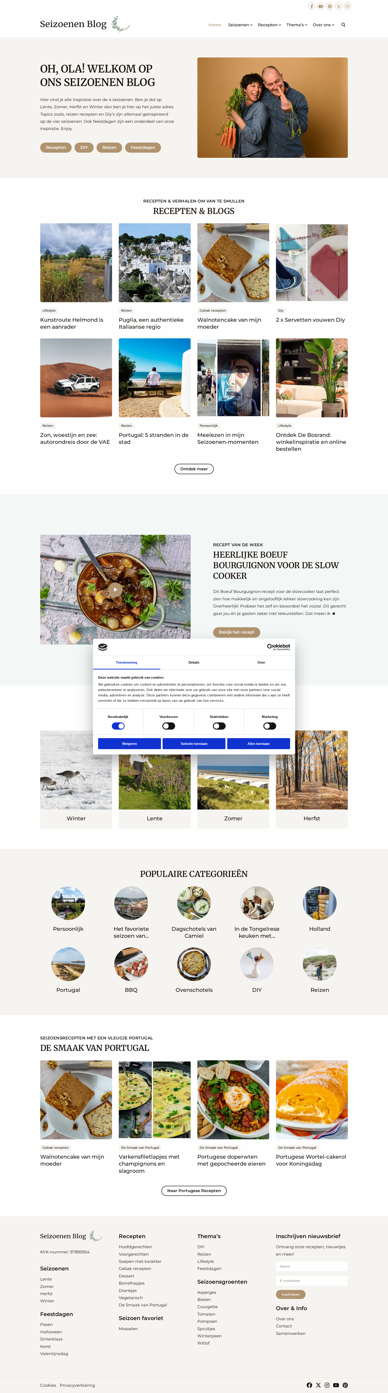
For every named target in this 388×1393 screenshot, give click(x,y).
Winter (47, 1300)
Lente (46, 1279)
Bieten (204, 1299)
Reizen (109, 147)
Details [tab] (194, 662)
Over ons (322, 24)
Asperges (206, 1292)
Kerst (45, 1346)
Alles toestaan (258, 744)
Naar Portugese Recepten (194, 1190)
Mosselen (128, 1328)
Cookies (48, 1385)
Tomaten (206, 1314)
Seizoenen (238, 24)
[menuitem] (215, 25)
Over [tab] (261, 662)
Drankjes (128, 1290)
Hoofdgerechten (135, 1246)
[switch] (168, 726)
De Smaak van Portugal (143, 1305)
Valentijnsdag (54, 1353)
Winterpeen (209, 1336)
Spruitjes (206, 1328)
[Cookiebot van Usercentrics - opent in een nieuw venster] (270, 647)
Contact (284, 1326)
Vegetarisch (131, 1297)
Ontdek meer (194, 469)
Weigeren (129, 744)
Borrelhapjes (132, 1283)
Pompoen (207, 1321)
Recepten (268, 24)
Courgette (207, 1306)
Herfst (46, 1293)
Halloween (51, 1331)
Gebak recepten (135, 1268)
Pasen (46, 1324)
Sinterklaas (51, 1339)
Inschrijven (291, 1294)
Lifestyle (205, 1261)
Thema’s (295, 24)
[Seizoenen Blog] (86, 25)
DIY (84, 147)
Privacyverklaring (77, 1385)
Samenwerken (291, 1333)
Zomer (47, 1286)
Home (214, 24)
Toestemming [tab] (126, 662)
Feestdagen (143, 147)
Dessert (126, 1276)
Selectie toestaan (194, 744)
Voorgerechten (134, 1254)
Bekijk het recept (236, 632)
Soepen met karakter (140, 1261)
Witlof (203, 1343)
